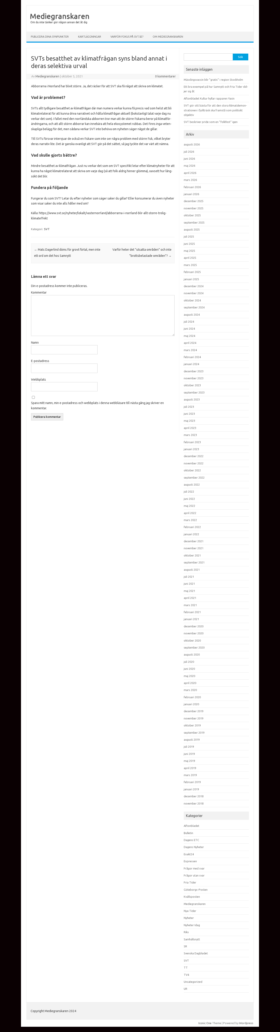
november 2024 (193, 293)
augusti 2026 (192, 144)
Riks (186, 932)
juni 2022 (189, 498)
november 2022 (193, 463)
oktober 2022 (192, 470)
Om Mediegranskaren (168, 36)
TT (186, 967)
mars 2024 (190, 350)
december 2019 (193, 711)
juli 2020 (189, 661)
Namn (35, 342)
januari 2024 (191, 364)
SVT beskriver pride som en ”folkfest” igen (211, 121)
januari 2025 (191, 279)
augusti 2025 (192, 229)
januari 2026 (191, 194)
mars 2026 (190, 179)
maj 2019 (189, 760)
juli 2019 (189, 746)
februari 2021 (192, 612)
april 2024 (190, 342)
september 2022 (194, 477)
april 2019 (190, 768)
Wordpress (246, 1023)
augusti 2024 (192, 314)
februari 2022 (192, 526)
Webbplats (38, 379)
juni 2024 (189, 328)
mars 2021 (190, 605)
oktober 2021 (192, 555)
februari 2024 (192, 357)
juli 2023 (189, 406)
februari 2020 (192, 697)
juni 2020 (189, 668)
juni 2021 (189, 583)
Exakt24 (189, 854)
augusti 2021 (192, 569)
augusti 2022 (192, 484)
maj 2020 (189, 675)
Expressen (190, 861)
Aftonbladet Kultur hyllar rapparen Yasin (209, 98)
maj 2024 (189, 335)
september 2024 (194, 307)
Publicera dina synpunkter (50, 36)
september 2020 (194, 647)
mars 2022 (190, 519)
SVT (47, 229)
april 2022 (190, 512)
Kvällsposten (192, 896)
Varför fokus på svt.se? (126, 36)
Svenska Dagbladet (196, 953)
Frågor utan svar (194, 875)
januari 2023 (191, 449)
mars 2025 (190, 264)
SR (185, 946)
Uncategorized (193, 981)
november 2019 (193, 718)
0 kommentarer (165, 76)
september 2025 (194, 222)
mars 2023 (190, 434)
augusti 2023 (192, 399)
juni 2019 (189, 753)
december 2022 (193, 456)
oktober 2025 (192, 215)
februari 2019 (192, 782)
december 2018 (193, 796)
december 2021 (193, 541)
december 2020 (193, 626)
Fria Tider (190, 882)
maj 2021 (189, 590)
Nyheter (189, 917)
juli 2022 (189, 491)
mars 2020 (190, 689)
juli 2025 (189, 236)
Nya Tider (190, 910)
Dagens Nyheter (194, 846)
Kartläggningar (89, 36)
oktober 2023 (192, 385)
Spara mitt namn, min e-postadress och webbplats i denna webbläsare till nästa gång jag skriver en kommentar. (97, 405)
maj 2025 (189, 250)
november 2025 (193, 208)
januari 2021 (191, 619)
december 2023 (193, 371)
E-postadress (40, 361)
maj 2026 (189, 165)
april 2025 (190, 257)
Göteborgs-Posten (196, 889)
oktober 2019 (192, 725)
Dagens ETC (191, 839)
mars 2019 (190, 775)
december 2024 (193, 286)
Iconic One (205, 1023)
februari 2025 (192, 271)
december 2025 (193, 201)
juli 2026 (189, 151)
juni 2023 (189, 413)
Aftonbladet (191, 825)
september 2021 (194, 562)
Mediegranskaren (59, 16)
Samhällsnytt (192, 939)
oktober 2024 (192, 300)
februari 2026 (192, 187)
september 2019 (194, 732)
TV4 (186, 974)
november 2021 (193, 548)
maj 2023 (189, 420)
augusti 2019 (192, 739)
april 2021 (190, 597)
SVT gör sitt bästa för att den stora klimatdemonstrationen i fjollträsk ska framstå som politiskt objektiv (215, 110)
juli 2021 (189, 576)
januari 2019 (191, 789)
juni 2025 (189, 243)
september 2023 (194, 392)
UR (185, 988)
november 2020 (193, 633)
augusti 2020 (192, 654)
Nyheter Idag (192, 925)
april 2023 (190, 427)
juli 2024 (189, 321)
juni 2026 (189, 158)
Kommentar (39, 292)
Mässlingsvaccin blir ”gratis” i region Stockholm (213, 79)
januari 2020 (191, 704)
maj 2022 (189, 505)
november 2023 (193, 378)
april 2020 (190, 682)
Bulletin (188, 832)
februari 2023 (192, 442)
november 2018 (193, 803)
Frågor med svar (194, 868)
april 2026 (190, 172)
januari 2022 (191, 534)
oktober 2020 (192, 640)
